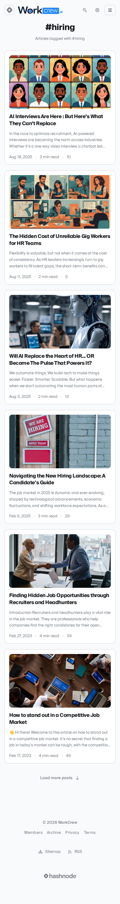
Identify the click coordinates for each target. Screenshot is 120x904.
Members (33, 832)
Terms (90, 832)
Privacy (72, 832)
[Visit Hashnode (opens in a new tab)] (60, 876)
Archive (54, 832)
